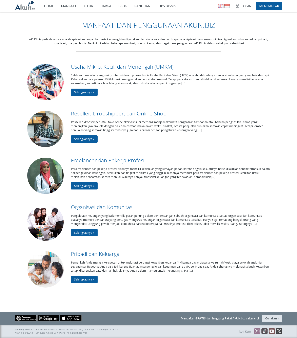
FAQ (81, 329)
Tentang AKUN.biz (24, 329)
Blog (122, 6)
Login (246, 6)
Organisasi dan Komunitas (101, 207)
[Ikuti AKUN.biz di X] (279, 333)
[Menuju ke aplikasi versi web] (26, 320)
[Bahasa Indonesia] (227, 7)
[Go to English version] (221, 7)
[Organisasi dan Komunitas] (45, 240)
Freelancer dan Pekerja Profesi (107, 160)
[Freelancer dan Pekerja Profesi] (45, 193)
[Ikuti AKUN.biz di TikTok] (265, 333)
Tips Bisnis (167, 6)
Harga (105, 6)
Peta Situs (90, 329)
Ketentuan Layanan (46, 329)
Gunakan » (272, 318)
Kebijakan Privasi (68, 329)
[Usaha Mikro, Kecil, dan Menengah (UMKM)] (45, 99)
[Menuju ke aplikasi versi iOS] (71, 320)
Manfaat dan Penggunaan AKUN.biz (148, 25)
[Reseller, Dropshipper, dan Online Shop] (45, 146)
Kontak (114, 329)
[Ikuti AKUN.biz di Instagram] (257, 333)
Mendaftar (269, 6)
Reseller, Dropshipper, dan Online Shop (118, 113)
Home (49, 6)
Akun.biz (19, 332)
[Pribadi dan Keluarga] (45, 286)
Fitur (88, 6)
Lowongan (102, 329)
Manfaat (69, 6)
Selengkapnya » (84, 92)
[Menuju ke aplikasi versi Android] (48, 320)
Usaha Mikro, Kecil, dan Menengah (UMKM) (122, 66)
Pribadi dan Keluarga (95, 253)
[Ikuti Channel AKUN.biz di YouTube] (272, 333)
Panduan (142, 6)
